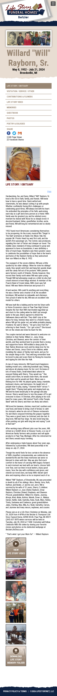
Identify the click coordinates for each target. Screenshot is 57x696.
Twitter (14, 133)
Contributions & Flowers (20, 96)
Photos (10, 118)
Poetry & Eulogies (16, 123)
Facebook (8, 133)
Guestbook (12, 113)
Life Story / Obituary (17, 86)
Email (20, 133)
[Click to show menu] (53, 3)
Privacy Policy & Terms (15, 691)
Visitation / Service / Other (20, 91)
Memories (11, 107)
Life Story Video (15, 102)
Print (49, 191)
